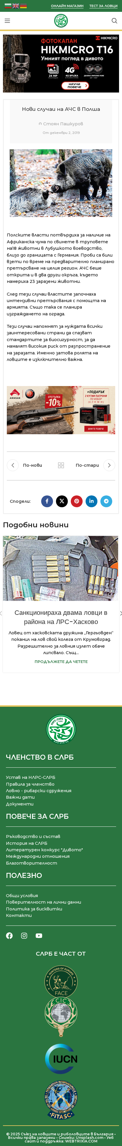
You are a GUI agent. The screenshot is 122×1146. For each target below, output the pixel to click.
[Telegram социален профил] (106, 501)
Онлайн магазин (67, 6)
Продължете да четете (61, 661)
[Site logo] (61, 20)
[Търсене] (115, 21)
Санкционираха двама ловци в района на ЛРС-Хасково (61, 617)
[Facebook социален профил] (47, 501)
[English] (16, 5)
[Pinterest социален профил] (77, 501)
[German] (24, 5)
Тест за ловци (103, 6)
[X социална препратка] (62, 501)
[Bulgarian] (8, 5)
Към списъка (61, 465)
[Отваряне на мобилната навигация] (7, 21)
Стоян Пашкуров (63, 124)
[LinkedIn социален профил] (91, 501)
